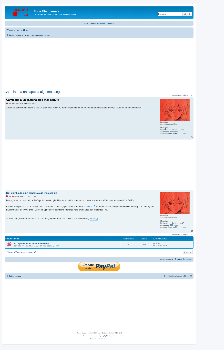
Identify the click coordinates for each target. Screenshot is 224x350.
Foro (86, 23)
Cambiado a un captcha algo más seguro (34, 92)
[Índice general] (19, 12)
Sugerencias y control (51, 246)
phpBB (92, 333)
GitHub (179, 259)
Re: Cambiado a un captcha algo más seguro (31, 193)
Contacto (110, 23)
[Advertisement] (99, 64)
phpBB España (109, 336)
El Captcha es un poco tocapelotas (31, 243)
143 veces (183, 133)
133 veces (174, 131)
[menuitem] (26, 30)
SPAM (89, 206)
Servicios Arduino (97, 23)
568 (170, 128)
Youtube (188, 259)
